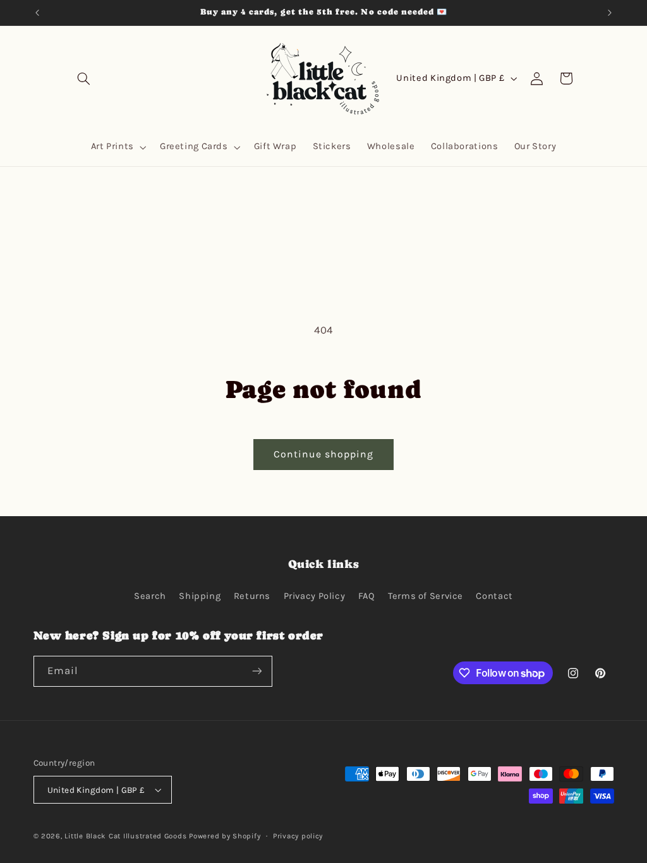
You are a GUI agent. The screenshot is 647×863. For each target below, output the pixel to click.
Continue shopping (324, 454)
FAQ (366, 596)
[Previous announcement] (37, 12)
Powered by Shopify (224, 835)
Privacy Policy (315, 596)
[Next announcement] (610, 12)
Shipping (200, 596)
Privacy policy (298, 835)
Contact (494, 596)
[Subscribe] (256, 671)
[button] (83, 78)
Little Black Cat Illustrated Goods (125, 835)
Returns (252, 596)
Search (150, 596)
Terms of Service (425, 596)
